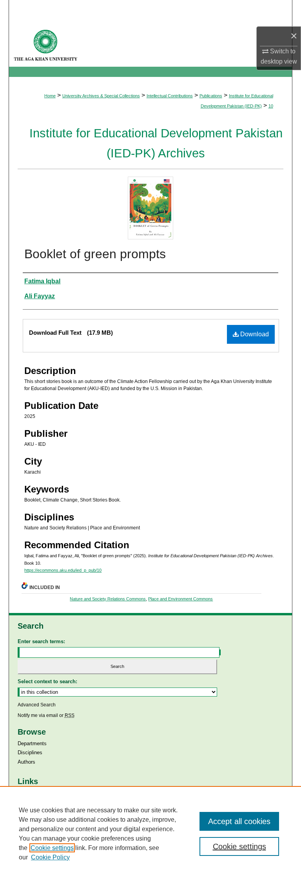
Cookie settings (52, 848)
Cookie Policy (50, 857)
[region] (150, 833)
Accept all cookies (239, 821)
